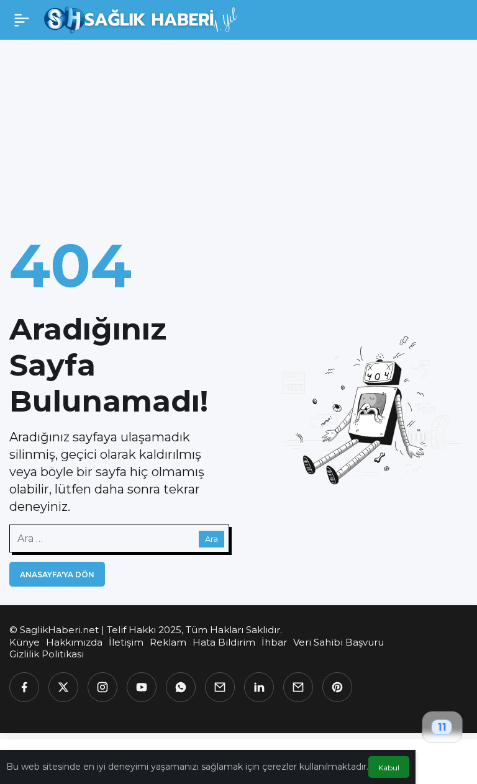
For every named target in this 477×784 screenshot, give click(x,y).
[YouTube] (142, 687)
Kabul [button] (388, 767)
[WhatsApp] (181, 687)
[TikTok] (298, 687)
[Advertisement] (238, 133)
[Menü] (21, 19)
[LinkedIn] (259, 687)
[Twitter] (63, 687)
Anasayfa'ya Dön (57, 574)
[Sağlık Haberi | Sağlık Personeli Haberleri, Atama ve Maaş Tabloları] (141, 19)
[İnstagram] (102, 687)
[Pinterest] (337, 687)
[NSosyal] (220, 687)
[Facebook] (24, 687)
